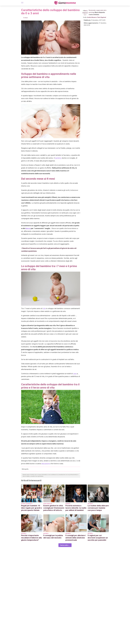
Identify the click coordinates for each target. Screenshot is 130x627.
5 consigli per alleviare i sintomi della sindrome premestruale (75, 537)
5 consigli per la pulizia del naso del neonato (53, 536)
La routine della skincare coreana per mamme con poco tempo (98, 508)
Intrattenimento (26, 503)
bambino (58, 158)
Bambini (67, 503)
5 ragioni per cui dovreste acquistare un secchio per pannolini (98, 537)
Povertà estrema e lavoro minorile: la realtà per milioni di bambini (75, 508)
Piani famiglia (47, 503)
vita (44, 308)
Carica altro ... (65, 545)
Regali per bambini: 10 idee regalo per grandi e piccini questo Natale (31, 508)
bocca (28, 228)
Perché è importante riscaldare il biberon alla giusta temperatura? (31, 537)
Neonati (90, 503)
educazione (45, 463)
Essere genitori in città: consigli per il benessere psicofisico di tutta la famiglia (53, 508)
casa (75, 374)
